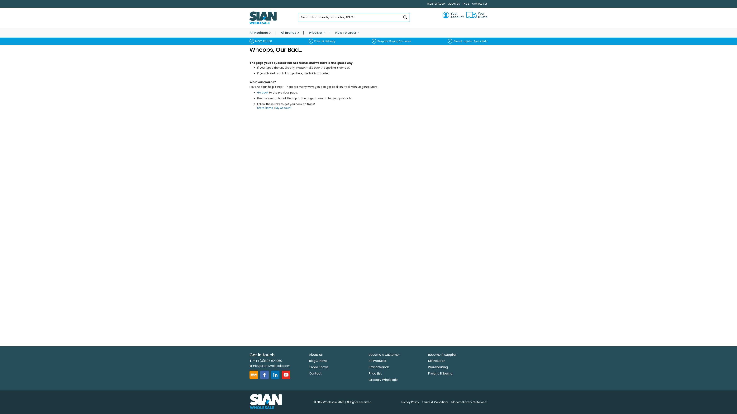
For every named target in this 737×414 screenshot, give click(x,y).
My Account (283, 108)
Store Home (265, 108)
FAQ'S (466, 3)
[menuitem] (259, 33)
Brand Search (378, 367)
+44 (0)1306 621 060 (267, 361)
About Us (454, 3)
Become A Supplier (442, 354)
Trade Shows (318, 367)
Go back (262, 92)
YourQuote (482, 15)
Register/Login (436, 3)
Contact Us (479, 3)
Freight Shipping (440, 373)
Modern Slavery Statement (469, 402)
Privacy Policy (410, 402)
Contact (315, 373)
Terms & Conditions (435, 402)
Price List (375, 373)
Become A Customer (384, 354)
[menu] (368, 33)
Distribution (436, 361)
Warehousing (438, 367)
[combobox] (354, 17)
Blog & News (318, 361)
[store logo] (263, 18)
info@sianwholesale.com (271, 366)
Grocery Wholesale (383, 380)
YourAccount (457, 15)
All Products (377, 361)
